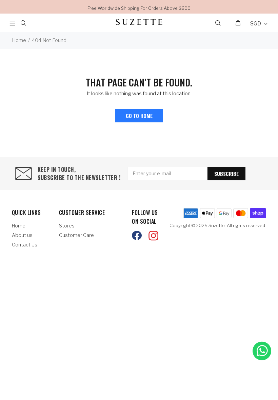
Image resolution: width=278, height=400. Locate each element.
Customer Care (76, 235)
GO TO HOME (139, 115)
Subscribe (226, 173)
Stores (67, 225)
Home (19, 40)
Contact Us (24, 244)
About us (22, 235)
